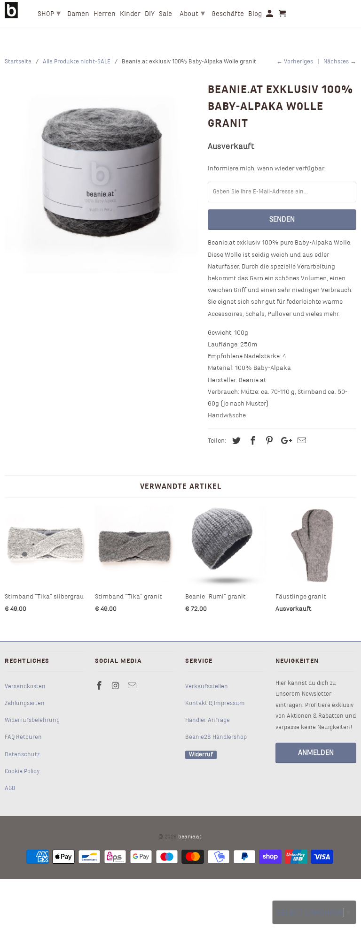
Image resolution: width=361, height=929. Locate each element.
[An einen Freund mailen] (300, 441)
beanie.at (190, 837)
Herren (105, 14)
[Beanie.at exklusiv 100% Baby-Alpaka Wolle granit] (101, 176)
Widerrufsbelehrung (32, 720)
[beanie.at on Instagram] (116, 687)
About (192, 14)
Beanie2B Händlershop (216, 737)
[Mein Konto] (270, 15)
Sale (165, 14)
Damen (78, 14)
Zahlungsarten (25, 703)
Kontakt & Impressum (215, 703)
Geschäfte (228, 14)
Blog (255, 14)
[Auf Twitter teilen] (235, 441)
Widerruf (201, 755)
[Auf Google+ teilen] (283, 441)
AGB (10, 788)
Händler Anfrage (207, 720)
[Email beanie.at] (133, 687)
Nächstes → (339, 62)
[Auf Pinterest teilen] (267, 441)
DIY (150, 14)
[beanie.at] (11, 10)
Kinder (130, 14)
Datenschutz (22, 755)
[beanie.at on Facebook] (100, 687)
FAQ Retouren (23, 737)
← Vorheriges (294, 62)
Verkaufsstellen (206, 687)
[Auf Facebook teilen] (251, 441)
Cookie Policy (22, 772)
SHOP (49, 14)
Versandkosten (25, 687)
